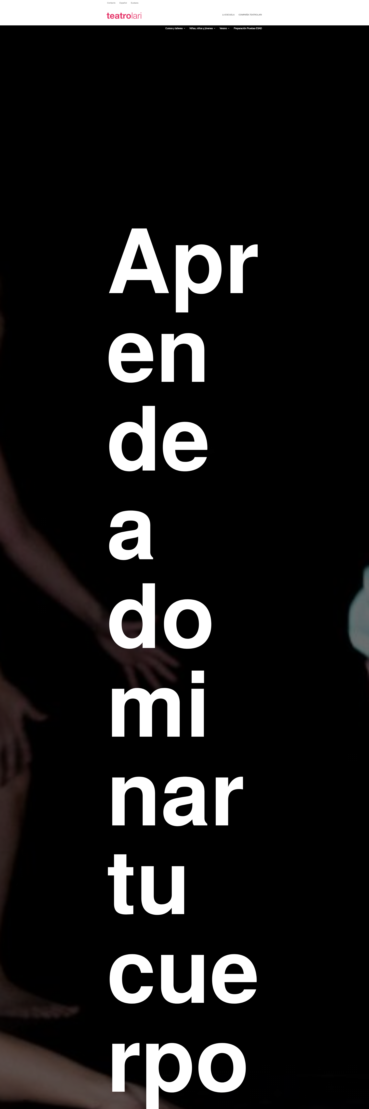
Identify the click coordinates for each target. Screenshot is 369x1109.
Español (123, 3)
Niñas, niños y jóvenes (201, 28)
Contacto (111, 3)
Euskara (134, 3)
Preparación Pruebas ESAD (248, 28)
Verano (223, 28)
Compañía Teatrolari (250, 15)
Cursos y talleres (174, 28)
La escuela (228, 15)
